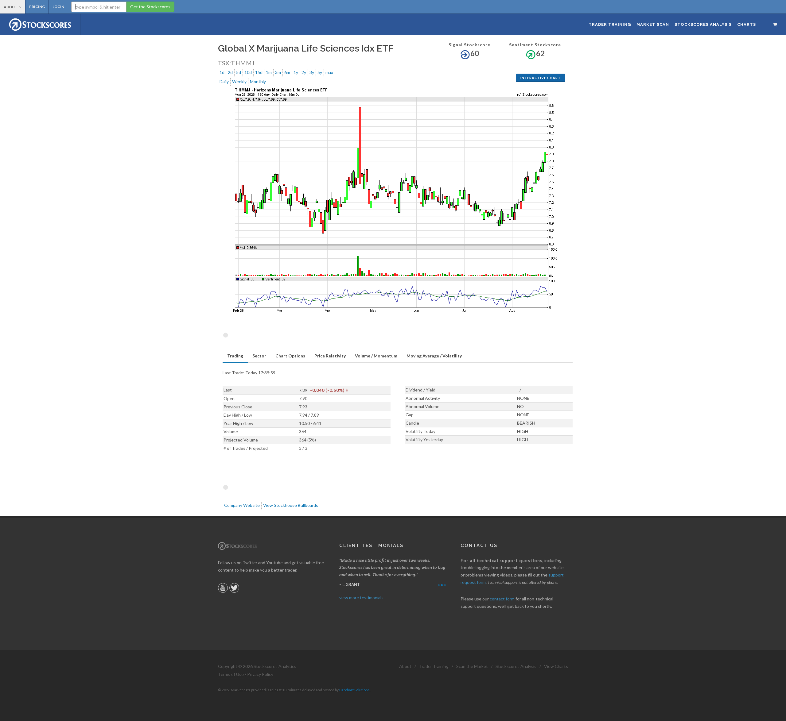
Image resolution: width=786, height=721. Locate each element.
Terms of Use (231, 674)
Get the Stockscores (150, 6)
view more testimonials (361, 597)
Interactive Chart (540, 78)
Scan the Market (472, 666)
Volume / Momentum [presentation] (376, 355)
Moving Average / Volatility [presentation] (434, 355)
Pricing (37, 6)
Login (58, 6)
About (11, 7)
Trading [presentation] (235, 355)
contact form (502, 598)
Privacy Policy (260, 674)
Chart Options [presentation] (290, 355)
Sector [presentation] (259, 355)
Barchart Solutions (354, 690)
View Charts (556, 666)
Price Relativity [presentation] (330, 355)
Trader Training (434, 666)
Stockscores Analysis (516, 666)
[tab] (235, 356)
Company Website (242, 505)
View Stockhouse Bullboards (290, 505)
